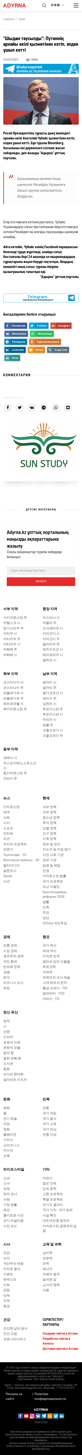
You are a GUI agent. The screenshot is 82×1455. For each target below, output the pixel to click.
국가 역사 (49, 945)
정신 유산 (10, 1012)
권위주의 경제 (13, 956)
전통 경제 (10, 945)
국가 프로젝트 (53, 881)
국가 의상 (49, 1129)
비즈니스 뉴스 (13, 983)
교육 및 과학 (52, 1244)
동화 (6, 1069)
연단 (46, 918)
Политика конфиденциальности (50, 1397)
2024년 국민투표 (55, 923)
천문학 (47, 1258)
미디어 (8, 1150)
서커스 (8, 1140)
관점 (6, 1290)
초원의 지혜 (11, 1042)
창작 (6, 1021)
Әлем (22, 19)
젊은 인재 (49, 1183)
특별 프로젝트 (53, 1199)
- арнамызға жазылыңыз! (37, 298)
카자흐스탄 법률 (54, 876)
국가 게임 (49, 1113)
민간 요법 (10, 1334)
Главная (8, 19)
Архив (7, 876)
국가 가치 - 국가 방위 (58, 1210)
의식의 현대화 (13, 1074)
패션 (6, 1210)
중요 (46, 937)
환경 (6, 1306)
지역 (6, 1301)
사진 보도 (10, 1226)
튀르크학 (49, 967)
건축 (6, 1156)
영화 (6, 1129)
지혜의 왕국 (51, 1274)
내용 (46, 1290)
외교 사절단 (51, 887)
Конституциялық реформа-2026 (54, 895)
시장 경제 (10, 951)
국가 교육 (49, 1124)
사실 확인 (49, 1215)
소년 (6, 1178)
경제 (6, 937)
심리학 (47, 1253)
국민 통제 (10, 962)
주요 (46, 913)
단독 (6, 1295)
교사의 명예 (51, 1285)
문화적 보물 (11, 1048)
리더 (6, 1258)
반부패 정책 (11, 967)
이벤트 (8, 1274)
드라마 (8, 1037)
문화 (6, 1099)
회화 (6, 1108)
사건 (6, 881)
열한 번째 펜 (12, 1058)
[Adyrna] (18, 5)
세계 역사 (49, 951)
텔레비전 (9, 1135)
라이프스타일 (13, 1169)
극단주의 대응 (13, 1263)
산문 (6, 1032)
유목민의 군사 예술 (56, 977)
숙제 (6, 1189)
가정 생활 (10, 1205)
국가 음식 (49, 1119)
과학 (46, 1263)
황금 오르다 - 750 (55, 988)
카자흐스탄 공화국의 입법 (60, 1229)
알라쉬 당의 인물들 (56, 962)
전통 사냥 (49, 1135)
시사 (6, 1244)
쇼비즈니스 (11, 1145)
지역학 (47, 972)
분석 (6, 977)
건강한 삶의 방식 (15, 1328)
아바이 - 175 (51, 999)
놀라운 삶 (49, 1279)
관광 (6, 972)
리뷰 (6, 1285)
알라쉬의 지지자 (15, 1080)
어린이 (47, 1178)
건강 (6, 1253)
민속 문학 (49, 1189)
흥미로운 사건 (13, 1215)
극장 (6, 1124)
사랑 (6, 1199)
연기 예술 (10, 1119)
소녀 (6, 1183)
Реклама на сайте (14, 1397)
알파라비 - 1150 (54, 993)
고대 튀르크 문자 (55, 983)
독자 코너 (10, 1194)
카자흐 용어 (11, 1269)
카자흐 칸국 (51, 956)
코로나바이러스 (14, 1339)
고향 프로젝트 (53, 1194)
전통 (46, 1108)
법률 (46, 902)
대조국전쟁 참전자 (56, 1221)
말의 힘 (8, 1053)
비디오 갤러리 (53, 1205)
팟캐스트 (9, 1279)
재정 (6, 988)
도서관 (8, 1063)
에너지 (47, 1269)
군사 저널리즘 (13, 1221)
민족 (46, 907)
